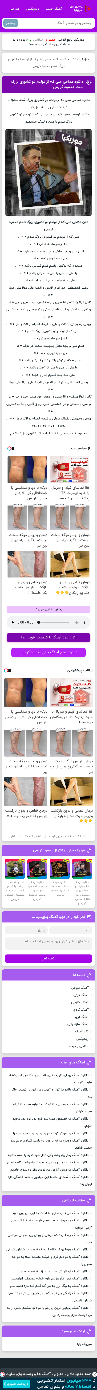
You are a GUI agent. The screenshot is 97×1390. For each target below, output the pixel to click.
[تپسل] (2, 1374)
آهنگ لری (82, 1017)
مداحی (14, 9)
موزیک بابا (84, 1344)
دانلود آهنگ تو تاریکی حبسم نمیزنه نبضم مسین (55, 1271)
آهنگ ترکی (81, 995)
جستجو (11, 23)
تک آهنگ (69, 59)
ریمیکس (32, 9)
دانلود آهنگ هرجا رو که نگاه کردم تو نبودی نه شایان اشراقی (47, 1249)
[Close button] (94, 1374)
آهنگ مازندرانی (78, 1024)
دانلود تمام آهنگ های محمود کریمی (48, 652)
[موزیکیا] (79, 8)
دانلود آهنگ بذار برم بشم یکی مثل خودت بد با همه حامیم (48, 1155)
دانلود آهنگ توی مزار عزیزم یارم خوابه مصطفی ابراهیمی (50, 1278)
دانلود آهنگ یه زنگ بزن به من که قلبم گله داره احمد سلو (49, 1286)
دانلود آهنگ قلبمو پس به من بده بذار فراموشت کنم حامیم (48, 1162)
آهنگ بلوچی (80, 988)
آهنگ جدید (54, 9)
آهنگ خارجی (80, 1002)
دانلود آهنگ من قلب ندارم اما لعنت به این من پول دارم (51, 1213)
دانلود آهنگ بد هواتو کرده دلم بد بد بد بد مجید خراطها (51, 1133)
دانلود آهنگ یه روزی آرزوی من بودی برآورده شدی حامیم (49, 1170)
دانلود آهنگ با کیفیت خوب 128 (46, 637)
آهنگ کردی (81, 1010)
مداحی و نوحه (57, 836)
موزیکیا (84, 59)
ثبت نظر (48, 958)
